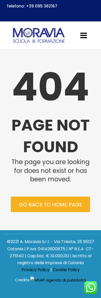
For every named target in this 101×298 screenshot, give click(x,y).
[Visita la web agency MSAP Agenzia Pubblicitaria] (58, 280)
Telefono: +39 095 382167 (31, 6)
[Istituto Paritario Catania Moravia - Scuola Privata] (39, 35)
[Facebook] (92, 14)
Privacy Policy (35, 270)
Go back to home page (50, 204)
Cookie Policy (66, 270)
